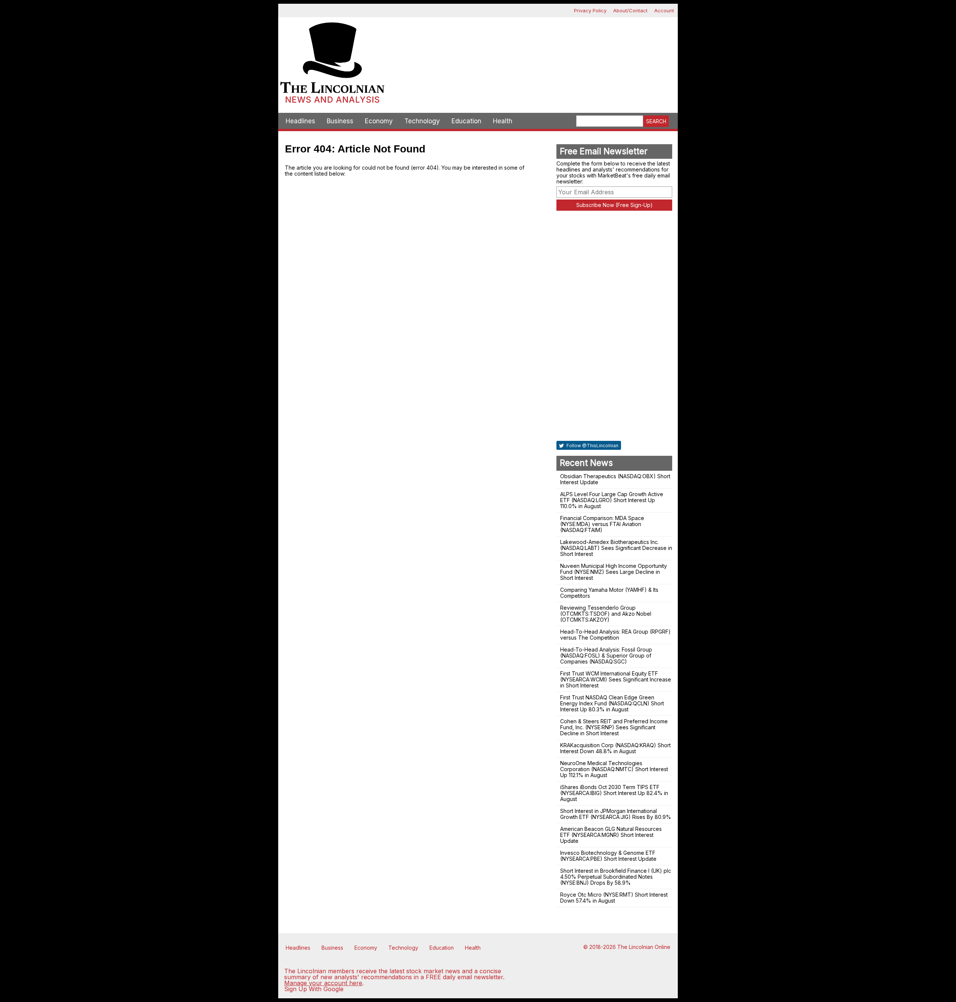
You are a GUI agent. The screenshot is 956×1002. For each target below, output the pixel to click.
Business (340, 121)
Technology (422, 121)
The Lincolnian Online (643, 947)
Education (466, 121)
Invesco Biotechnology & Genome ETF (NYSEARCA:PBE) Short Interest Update (608, 856)
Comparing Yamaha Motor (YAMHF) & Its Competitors (609, 593)
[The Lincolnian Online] (332, 65)
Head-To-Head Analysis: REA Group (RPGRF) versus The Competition (615, 634)
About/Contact (630, 10)
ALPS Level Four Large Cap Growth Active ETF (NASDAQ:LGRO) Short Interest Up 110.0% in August (611, 500)
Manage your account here (323, 983)
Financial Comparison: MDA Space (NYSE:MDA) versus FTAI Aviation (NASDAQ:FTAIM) (602, 524)
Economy (379, 121)
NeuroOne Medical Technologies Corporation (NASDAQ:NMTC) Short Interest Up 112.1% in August (614, 769)
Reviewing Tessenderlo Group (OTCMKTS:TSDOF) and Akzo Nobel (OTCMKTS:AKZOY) (605, 613)
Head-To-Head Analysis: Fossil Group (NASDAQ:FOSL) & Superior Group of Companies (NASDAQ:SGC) (606, 655)
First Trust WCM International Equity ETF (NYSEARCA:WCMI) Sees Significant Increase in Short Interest (615, 679)
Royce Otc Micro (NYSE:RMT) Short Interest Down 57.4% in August (614, 897)
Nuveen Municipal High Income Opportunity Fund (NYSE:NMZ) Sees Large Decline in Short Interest (613, 572)
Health (502, 121)
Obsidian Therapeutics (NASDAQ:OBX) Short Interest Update (615, 479)
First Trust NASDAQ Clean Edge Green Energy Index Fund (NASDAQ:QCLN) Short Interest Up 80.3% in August (612, 703)
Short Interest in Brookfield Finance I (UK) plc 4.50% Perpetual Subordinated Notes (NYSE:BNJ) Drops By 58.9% (615, 877)
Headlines (300, 121)
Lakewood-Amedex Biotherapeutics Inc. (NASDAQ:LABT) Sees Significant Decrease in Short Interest (616, 548)
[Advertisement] (532, 43)
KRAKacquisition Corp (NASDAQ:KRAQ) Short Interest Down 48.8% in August (615, 748)
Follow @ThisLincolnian (591, 445)
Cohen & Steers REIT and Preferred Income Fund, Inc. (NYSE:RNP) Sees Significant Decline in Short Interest (614, 727)
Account (664, 10)
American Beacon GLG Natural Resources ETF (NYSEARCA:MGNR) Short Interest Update (611, 835)
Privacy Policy (590, 10)
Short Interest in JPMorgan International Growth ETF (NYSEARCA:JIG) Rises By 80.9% (615, 814)
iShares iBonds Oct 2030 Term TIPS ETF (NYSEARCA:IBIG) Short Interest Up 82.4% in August (614, 793)
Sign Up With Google (314, 989)
